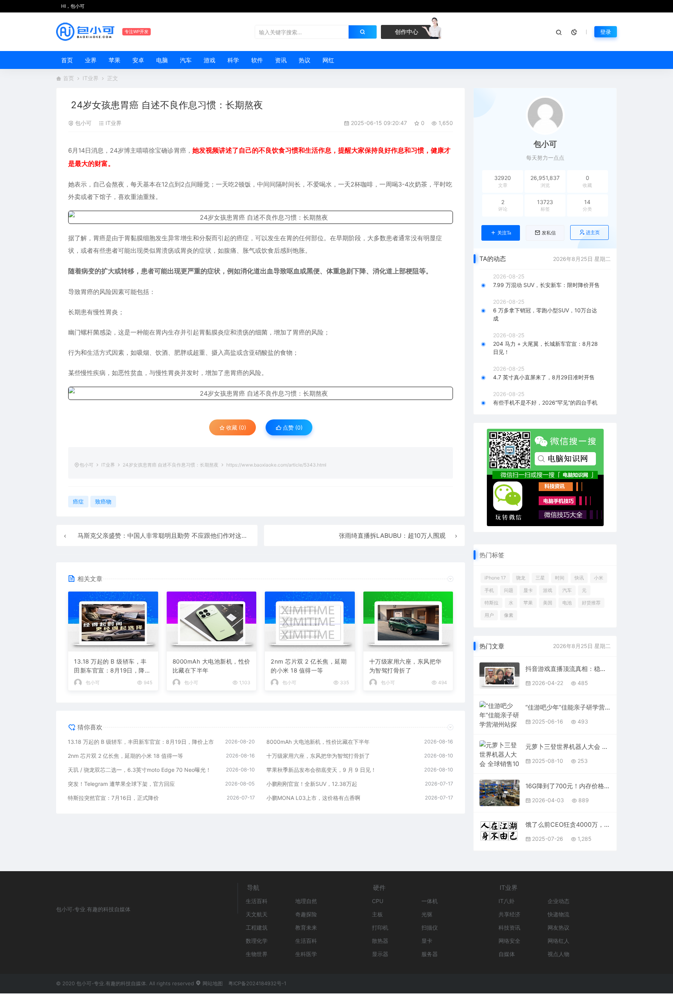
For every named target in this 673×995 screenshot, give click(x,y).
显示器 (380, 954)
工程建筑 (257, 927)
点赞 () (292, 427)
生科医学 (306, 954)
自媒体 (507, 954)
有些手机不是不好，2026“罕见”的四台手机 (545, 402)
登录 (605, 31)
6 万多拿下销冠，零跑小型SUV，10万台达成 (545, 314)
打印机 (380, 927)
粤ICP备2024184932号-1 (257, 983)
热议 (304, 60)
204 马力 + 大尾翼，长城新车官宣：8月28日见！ (545, 347)
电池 (567, 603)
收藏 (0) (235, 427)
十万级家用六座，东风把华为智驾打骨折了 (405, 666)
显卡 (528, 590)
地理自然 (306, 901)
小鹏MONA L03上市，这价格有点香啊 (313, 797)
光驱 (426, 914)
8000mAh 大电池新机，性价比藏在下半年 (211, 666)
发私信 (549, 233)
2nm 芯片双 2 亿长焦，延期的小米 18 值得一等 (309, 666)
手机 (489, 590)
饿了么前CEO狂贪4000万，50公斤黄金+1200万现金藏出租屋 (568, 824)
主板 (377, 914)
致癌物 (103, 501)
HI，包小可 (72, 6)
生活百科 (257, 901)
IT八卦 (506, 901)
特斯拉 (491, 603)
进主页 (593, 232)
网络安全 (509, 940)
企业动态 (558, 901)
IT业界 (91, 78)
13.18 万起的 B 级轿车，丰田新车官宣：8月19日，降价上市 (112, 666)
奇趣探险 (306, 914)
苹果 (114, 60)
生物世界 (257, 954)
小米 (598, 578)
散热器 (380, 940)
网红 (328, 60)
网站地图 (212, 983)
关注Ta (504, 233)
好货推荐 (591, 603)
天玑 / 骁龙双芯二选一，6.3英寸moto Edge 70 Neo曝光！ (139, 769)
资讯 (281, 60)
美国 (547, 603)
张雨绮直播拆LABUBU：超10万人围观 (392, 535)
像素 (508, 615)
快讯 (579, 578)
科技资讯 (509, 927)
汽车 (186, 60)
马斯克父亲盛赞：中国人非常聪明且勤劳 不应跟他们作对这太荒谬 (169, 535)
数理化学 (257, 940)
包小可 (83, 123)
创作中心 (405, 31)
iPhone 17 (495, 578)
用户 (489, 615)
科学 (233, 60)
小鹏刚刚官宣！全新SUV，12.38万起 (311, 783)
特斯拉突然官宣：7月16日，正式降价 (113, 797)
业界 (91, 60)
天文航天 (257, 914)
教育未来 (306, 927)
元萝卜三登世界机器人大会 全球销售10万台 (568, 746)
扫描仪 (429, 927)
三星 (540, 578)
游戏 (209, 60)
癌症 (242, 238)
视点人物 (558, 954)
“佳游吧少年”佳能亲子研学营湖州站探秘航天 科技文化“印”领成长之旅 (568, 707)
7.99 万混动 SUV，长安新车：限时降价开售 (546, 285)
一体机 (429, 901)
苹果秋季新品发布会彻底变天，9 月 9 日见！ (321, 769)
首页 (67, 60)
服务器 (429, 954)
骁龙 (520, 578)
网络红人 (558, 940)
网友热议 (558, 927)
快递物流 (558, 914)
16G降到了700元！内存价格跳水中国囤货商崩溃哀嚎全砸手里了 (568, 786)
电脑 (162, 60)
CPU (377, 901)
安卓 (138, 60)
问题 (508, 590)
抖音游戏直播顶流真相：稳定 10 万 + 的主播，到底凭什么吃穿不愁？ (568, 669)
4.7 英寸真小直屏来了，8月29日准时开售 (544, 377)
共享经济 (509, 914)
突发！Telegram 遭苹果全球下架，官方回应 (121, 783)
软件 (257, 60)
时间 (559, 578)
